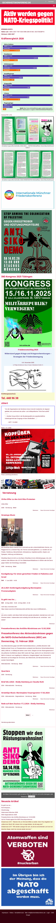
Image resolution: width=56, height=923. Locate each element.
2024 (2, 685)
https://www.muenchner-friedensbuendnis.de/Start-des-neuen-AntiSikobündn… (24, 609)
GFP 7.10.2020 (13, 422)
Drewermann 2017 (6, 827)
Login (48, 913)
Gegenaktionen (19, 696)
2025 (2, 674)
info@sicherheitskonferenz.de (36, 913)
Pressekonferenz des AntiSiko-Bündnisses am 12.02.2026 (18, 817)
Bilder (14, 508)
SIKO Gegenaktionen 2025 (9, 815)
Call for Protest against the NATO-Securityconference (16, 819)
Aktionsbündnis (5, 664)
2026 (2, 508)
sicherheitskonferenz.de (16, 2)
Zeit (2, 580)
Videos (11, 913)
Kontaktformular (19, 913)
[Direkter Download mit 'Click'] (28, 148)
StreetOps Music (8, 547)
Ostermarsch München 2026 (9, 812)
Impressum (5, 913)
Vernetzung (8, 508)
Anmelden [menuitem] (51, 1)
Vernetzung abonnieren (8, 722)
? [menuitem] (45, 1)
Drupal (28, 915)
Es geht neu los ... (6, 805)
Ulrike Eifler (4, 504)
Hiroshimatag (5, 810)
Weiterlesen (35, 510)
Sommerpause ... (6, 807)
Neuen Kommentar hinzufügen (48, 510)
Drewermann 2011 (6, 822)
